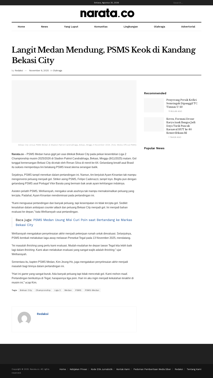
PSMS (78, 290)
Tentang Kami (194, 369)
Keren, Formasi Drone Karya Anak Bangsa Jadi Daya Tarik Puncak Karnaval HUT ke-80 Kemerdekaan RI (180, 125)
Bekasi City (26, 290)
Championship (43, 290)
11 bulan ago (175, 111)
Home (21, 26)
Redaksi (19, 70)
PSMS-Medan (92, 290)
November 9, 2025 (39, 70)
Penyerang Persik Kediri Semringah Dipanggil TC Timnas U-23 (181, 103)
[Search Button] (200, 2)
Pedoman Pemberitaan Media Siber (152, 369)
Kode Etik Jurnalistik (101, 369)
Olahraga (159, 26)
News (44, 26)
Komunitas (100, 26)
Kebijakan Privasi (78, 369)
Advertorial (188, 26)
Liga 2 (58, 290)
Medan (68, 290)
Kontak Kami (123, 369)
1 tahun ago (174, 137)
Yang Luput (71, 26)
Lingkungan (131, 26)
